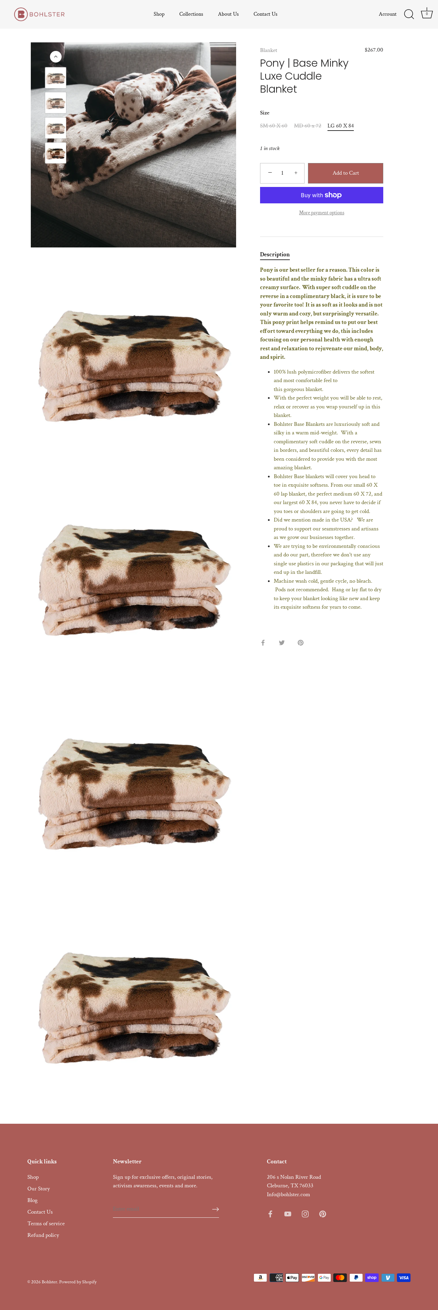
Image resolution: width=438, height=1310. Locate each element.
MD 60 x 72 (307, 125)
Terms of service (46, 1223)
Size (264, 112)
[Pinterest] (322, 1213)
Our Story (38, 1188)
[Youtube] (287, 1213)
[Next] (55, 174)
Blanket (268, 50)
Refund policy (43, 1235)
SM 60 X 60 (273, 125)
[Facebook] (270, 1213)
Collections (191, 14)
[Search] (408, 14)
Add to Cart (346, 173)
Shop (159, 14)
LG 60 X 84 (340, 125)
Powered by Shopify (77, 1282)
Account (388, 14)
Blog (32, 1200)
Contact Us (266, 14)
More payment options (321, 212)
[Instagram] (305, 1213)
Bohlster (49, 1282)
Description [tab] (275, 254)
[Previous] (55, 56)
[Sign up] (215, 1209)
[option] (55, 79)
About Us (228, 14)
